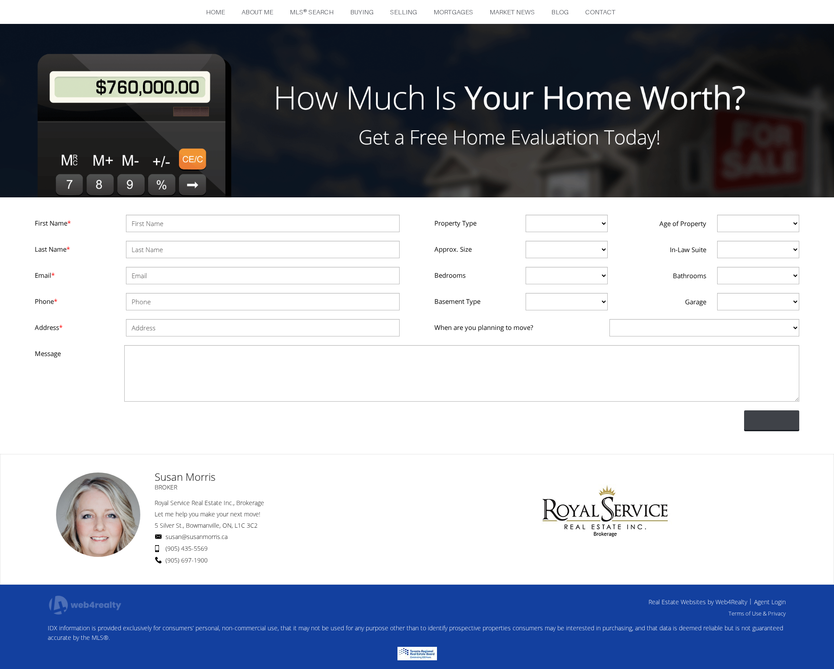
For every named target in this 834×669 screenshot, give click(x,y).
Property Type (455, 223)
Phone (46, 301)
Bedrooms (450, 275)
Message (48, 353)
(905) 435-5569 (186, 548)
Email (45, 275)
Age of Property (682, 223)
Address (49, 327)
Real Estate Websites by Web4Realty (698, 602)
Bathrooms (689, 275)
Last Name (52, 249)
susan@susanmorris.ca (196, 537)
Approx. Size (453, 249)
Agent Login (770, 602)
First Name (53, 223)
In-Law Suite (688, 249)
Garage (695, 301)
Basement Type (457, 301)
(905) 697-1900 (186, 560)
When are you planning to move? (483, 327)
